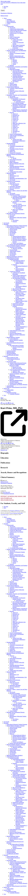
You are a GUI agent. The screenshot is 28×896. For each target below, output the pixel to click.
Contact (8, 522)
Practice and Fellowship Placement (18, 743)
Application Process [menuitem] (20, 101)
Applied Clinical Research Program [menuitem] (18, 363)
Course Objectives (14, 837)
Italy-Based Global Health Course (20, 797)
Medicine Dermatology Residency (15, 755)
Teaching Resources (17, 848)
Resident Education (14, 758)
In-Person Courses (17, 789)
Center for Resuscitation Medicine (18, 868)
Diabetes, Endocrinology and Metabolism (16, 549)
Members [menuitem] (15, 60)
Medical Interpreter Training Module (20, 811)
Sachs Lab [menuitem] (15, 128)
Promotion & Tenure (11, 891)
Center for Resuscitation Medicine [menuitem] (18, 369)
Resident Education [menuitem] (14, 259)
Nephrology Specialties (15, 685)
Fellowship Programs (15, 568)
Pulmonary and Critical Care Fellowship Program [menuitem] (19, 206)
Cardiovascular (10, 525)
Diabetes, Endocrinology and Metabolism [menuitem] (16, 50)
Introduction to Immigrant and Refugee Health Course (21, 808)
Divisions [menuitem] (6, 25)
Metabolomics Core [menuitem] (14, 175)
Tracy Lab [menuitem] (15, 130)
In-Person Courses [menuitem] (17, 290)
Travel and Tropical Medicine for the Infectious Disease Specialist (20, 822)
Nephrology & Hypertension (13, 680)
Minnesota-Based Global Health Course (21, 800)
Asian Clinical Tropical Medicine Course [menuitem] (21, 292)
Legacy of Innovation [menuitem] (15, 37)
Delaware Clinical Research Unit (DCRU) (17, 886)
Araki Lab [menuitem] (12, 58)
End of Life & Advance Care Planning (21, 779)
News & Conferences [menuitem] (15, 188)
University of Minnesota (15, 510)
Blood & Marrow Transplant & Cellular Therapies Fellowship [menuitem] (20, 110)
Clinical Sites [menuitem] (13, 231)
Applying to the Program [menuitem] (15, 228)
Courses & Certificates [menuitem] (15, 271)
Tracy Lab (15, 628)
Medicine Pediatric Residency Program (16, 744)
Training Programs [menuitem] (14, 97)
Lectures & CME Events (15, 530)
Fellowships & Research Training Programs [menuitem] (17, 225)
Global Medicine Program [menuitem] (13, 258)
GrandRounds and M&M (13, 853)
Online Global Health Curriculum (21, 814)
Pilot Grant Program (17, 867)
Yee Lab (15, 631)
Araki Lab (12, 557)
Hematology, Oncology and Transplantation (17, 593)
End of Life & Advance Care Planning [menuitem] (21, 280)
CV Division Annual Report (16, 548)
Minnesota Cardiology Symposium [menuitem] (18, 47)
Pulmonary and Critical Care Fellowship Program (19, 705)
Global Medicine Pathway (19, 759)
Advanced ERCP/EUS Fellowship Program (18, 570)
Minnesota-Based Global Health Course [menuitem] (21, 301)
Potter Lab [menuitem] (15, 126)
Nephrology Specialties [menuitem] (15, 186)
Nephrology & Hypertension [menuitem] (13, 181)
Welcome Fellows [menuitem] (11, 352)
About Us (12, 655)
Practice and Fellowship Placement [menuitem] (18, 244)
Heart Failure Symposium (19, 544)
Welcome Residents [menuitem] (11, 353)
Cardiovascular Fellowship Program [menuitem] (18, 30)
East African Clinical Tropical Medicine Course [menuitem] (20, 296)
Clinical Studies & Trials (12, 856)
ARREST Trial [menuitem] (16, 371)
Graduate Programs (11, 849)
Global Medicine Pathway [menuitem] (19, 260)
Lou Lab (15, 620)
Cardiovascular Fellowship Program (18, 529)
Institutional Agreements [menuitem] (18, 303)
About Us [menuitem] (12, 157)
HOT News (12, 637)
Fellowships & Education (16, 658)
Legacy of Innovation (15, 536)
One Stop (6, 6)
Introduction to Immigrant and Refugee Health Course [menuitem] (21, 309)
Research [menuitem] (12, 35)
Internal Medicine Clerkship (13, 836)
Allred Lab (15, 612)
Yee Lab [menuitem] (15, 132)
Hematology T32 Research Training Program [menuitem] (19, 99)
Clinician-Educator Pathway (19, 735)
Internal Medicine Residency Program (15, 725)
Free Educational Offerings (19, 777)
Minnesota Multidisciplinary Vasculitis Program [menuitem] (16, 381)
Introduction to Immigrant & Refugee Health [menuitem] (21, 283)
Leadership (12, 649)
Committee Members (14, 892)
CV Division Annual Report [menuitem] (16, 49)
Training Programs (14, 596)
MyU (5, 7)
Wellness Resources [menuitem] (11, 22)
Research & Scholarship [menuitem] (15, 153)
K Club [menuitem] (11, 360)
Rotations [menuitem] (15, 264)
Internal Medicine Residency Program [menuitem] (15, 227)
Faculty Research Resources (13, 857)
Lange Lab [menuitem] (15, 120)
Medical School (4, 15)
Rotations (15, 763)
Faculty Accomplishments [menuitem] (16, 134)
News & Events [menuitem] (13, 85)
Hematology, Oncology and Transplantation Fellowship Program (19, 606)
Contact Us (3, 491)
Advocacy (12, 588)
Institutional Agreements (18, 802)
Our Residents (13, 731)
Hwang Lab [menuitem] (15, 118)
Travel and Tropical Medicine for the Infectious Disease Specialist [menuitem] (20, 323)
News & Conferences (15, 686)
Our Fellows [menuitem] (15, 81)
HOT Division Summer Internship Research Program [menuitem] (19, 103)
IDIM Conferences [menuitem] (14, 162)
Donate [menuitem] (14, 64)
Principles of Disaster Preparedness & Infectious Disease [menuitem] (21, 319)
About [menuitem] (5, 18)
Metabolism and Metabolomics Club (18, 677)
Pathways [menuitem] (12, 235)
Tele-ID (14, 657)
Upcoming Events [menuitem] (14, 38)
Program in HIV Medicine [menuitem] (16, 383)
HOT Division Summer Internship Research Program (19, 602)
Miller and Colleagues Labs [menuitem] (19, 123)
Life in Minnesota (11, 519)
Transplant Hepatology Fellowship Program (18, 575)
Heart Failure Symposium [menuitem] (19, 45)
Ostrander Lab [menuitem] (16, 124)
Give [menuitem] (5, 395)
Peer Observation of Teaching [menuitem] (17, 345)
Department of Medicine (6, 13)
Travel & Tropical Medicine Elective (20, 768)
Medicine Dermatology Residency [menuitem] (15, 256)
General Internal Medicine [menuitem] (13, 87)
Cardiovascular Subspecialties (17, 527)
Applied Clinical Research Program (18, 861)
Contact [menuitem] (8, 23)
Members (15, 558)
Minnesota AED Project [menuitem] (18, 372)
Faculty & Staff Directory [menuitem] (16, 333)
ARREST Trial (16, 869)
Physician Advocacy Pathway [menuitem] (20, 239)
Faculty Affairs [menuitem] (7, 391)
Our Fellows (15, 580)
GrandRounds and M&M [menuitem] (13, 355)
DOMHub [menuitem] (9, 19)
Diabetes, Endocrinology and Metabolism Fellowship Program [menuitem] (17, 56)
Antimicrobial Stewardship (16, 670)
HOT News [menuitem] (12, 138)
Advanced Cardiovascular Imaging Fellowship (19, 578)
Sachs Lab (15, 627)
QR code (11, 403)
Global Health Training (15, 750)
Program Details (13, 728)
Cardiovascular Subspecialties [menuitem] (17, 29)
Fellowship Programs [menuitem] (15, 69)
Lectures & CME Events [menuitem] (15, 31)
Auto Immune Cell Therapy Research (18, 883)
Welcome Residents (11, 852)
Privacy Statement (14, 513)
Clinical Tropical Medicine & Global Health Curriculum (19, 775)
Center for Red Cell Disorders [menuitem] (17, 135)
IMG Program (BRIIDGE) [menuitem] (19, 289)
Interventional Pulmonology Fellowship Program (19, 696)
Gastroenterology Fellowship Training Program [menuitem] (19, 74)
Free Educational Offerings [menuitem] (19, 278)
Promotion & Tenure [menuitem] (11, 392)
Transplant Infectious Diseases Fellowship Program (17, 666)
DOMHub (9, 518)
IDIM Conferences (14, 661)
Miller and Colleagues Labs (19, 622)
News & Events (13, 584)
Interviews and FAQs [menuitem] (18, 248)
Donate (14, 562)
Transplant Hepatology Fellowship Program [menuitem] (18, 76)
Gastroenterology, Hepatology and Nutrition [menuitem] (17, 66)
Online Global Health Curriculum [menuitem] (21, 315)
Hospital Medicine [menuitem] (11, 143)
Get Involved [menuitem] (13, 332)
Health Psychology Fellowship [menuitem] (17, 91)
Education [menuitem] (12, 177)
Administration (10, 884)
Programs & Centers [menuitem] (11, 361)
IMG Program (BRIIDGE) (19, 787)
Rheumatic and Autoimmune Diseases (15, 712)
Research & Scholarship (15, 651)
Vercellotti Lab (16, 630)
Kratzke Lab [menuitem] (15, 119)
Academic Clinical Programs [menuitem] (16, 88)
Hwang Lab (15, 616)
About (5, 517)
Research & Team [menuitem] (17, 367)
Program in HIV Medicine (16, 882)
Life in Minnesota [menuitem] (11, 21)
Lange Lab (15, 619)
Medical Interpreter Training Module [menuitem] (20, 312)
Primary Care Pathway (18, 742)
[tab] (14, 452)
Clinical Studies (13, 583)
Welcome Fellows (11, 851)
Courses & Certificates (15, 770)
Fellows (17, 698)
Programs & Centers (11, 860)
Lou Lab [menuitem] (15, 122)
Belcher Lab (15, 615)
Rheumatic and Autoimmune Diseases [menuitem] (15, 213)
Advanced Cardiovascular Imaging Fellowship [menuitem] (19, 79)
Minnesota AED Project (18, 871)
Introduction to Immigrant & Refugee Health (21, 782)
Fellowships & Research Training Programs (17, 724)
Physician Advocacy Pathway (20, 738)
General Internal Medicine (13, 585)
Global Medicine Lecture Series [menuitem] (17, 330)
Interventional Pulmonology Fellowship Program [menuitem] (19, 198)
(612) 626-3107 (6, 492)
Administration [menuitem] (10, 386)
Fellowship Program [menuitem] (14, 183)
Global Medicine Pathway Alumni (19, 761)
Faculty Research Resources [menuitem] (13, 359)
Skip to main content (5, 1)
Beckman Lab (16, 614)
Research (12, 534)
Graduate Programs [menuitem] (11, 350)
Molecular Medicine (11, 672)
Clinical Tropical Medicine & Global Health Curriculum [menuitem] (19, 276)
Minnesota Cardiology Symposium (18, 546)
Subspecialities (10, 888)
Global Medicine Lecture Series (17, 829)
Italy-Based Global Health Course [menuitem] (20, 299)
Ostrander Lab (16, 623)
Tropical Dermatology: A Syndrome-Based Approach (21, 827)
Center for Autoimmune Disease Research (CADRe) (17, 863)
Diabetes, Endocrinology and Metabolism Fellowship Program (17, 555)
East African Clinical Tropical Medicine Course (20, 794)
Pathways (12, 733)
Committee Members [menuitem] (14, 394)
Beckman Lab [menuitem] (16, 115)
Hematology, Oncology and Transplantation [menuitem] (17, 95)
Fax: (2, 492)
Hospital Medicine (11, 642)
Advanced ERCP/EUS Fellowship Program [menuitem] (18, 71)
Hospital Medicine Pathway (19, 736)
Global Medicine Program (13, 756)
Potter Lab (15, 624)
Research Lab (4, 450)
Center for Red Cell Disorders (17, 634)
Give (5, 894)
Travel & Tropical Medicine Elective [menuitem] (20, 269)
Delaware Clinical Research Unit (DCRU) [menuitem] (17, 387)
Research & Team (17, 865)
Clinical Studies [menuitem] (13, 84)
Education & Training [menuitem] (15, 194)
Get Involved (13, 830)
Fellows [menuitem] (17, 200)
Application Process (20, 600)
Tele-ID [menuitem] (14, 158)
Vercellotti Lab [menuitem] (16, 131)
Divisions (6, 523)
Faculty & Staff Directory (16, 832)
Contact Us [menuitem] (15, 62)
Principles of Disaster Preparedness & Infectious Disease (21, 817)
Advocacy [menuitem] (12, 89)
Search (2, 10)
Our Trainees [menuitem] (19, 204)
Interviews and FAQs (18, 747)
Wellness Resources (11, 521)
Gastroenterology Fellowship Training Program (19, 573)
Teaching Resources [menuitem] (17, 349)
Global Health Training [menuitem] (15, 251)
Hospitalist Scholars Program (16, 647)
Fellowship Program (14, 682)
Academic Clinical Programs (16, 587)
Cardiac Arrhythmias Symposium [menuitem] (17, 40)
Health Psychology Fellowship (17, 589)
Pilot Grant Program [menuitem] (17, 368)
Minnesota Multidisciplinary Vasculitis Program (16, 880)
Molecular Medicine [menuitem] (11, 173)
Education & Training (15, 693)
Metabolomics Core (14, 674)
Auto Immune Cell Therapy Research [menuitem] (18, 384)
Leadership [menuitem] (12, 150)
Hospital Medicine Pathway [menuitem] (19, 237)
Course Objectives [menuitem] (14, 338)
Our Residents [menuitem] (13, 232)
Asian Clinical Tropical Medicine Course (21, 791)
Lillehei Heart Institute (15, 875)
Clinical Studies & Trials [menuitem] (12, 357)
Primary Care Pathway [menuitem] (18, 243)
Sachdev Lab (16, 626)
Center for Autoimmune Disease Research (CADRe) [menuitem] (17, 365)
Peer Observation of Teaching (17, 844)
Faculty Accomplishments (16, 632)
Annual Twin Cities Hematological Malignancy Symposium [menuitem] (19, 141)
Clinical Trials (13, 635)
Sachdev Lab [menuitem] (16, 127)
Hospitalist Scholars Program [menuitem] (16, 148)
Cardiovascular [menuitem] (10, 26)
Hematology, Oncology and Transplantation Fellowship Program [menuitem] (19, 107)
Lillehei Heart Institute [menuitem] (15, 376)
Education (12, 676)
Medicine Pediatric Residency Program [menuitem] (16, 245)
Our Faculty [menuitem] (12, 27)
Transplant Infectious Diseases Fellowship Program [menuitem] (17, 167)
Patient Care (12, 650)
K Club (11, 859)
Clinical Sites (13, 729)
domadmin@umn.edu (9, 493)
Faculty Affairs (7, 890)
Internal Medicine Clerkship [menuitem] (13, 337)
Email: (2, 493)
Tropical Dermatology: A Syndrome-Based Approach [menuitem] (21, 328)
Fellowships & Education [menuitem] (16, 159)
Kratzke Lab (15, 618)
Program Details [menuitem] (13, 229)
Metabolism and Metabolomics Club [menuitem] (18, 178)
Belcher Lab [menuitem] (15, 116)
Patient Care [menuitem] (12, 151)
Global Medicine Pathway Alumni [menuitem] (19, 262)
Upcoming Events (14, 537)
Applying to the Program (15, 727)
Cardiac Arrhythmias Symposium (17, 539)
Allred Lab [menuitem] (15, 113)
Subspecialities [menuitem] (10, 390)
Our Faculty (12, 526)
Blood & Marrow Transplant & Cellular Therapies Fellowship (20, 609)
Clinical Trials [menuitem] (13, 136)
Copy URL (5, 403)
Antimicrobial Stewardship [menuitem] (16, 171)
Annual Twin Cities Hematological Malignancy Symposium (19, 640)
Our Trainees (19, 702)
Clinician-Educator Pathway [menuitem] (19, 236)
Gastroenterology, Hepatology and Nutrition (17, 565)
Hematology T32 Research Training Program (19, 598)
